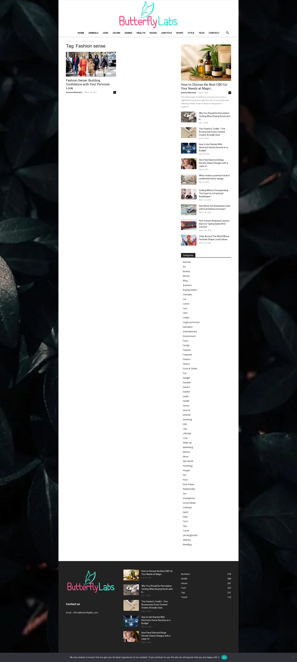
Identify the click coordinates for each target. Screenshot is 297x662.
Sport (179, 32)
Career (186, 303)
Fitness (186, 363)
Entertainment (190, 331)
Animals (93, 32)
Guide (186, 396)
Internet (187, 414)
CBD (185, 312)
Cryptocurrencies (191, 322)
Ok (224, 657)
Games (128, 32)
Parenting (187, 465)
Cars (105, 32)
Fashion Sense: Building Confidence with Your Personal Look (88, 84)
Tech (201, 32)
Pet (184, 475)
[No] (293, 657)
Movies (186, 451)
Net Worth (188, 461)
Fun (185, 373)
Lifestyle (166, 32)
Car (184, 299)
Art (184, 266)
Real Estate (188, 484)
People (186, 470)
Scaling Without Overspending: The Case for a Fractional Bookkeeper (214, 193)
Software (187, 507)
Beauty (186, 271)
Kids (185, 424)
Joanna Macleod (188, 92)
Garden (186, 391)
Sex (184, 493)
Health (141, 32)
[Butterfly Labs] (148, 14)
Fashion (187, 350)
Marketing (188, 447)
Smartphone (189, 498)
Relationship (189, 488)
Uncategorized (190, 535)
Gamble (187, 382)
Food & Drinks (190, 368)
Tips (185, 525)
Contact (214, 32)
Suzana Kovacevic (74, 92)
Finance (187, 359)
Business (187, 285)
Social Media (189, 502)
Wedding (187, 544)
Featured (187, 354)
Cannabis (187, 294)
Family (186, 345)
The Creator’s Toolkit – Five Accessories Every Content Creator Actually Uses (212, 131)
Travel (186, 530)
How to (186, 410)
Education (188, 326)
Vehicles (187, 539)
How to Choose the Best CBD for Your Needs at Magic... (204, 86)
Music (186, 456)
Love (185, 437)
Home (81, 32)
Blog (185, 280)
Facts (185, 340)
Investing (187, 419)
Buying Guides (190, 289)
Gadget (186, 377)
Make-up (187, 442)
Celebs (116, 32)
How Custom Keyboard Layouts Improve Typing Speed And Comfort (214, 223)
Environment (189, 336)
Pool (185, 479)
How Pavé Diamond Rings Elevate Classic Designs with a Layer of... (213, 163)
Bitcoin (186, 275)
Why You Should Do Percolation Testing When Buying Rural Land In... (214, 116)
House (153, 32)
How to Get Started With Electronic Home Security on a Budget (213, 147)
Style (191, 32)
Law (185, 428)
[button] (227, 33)
